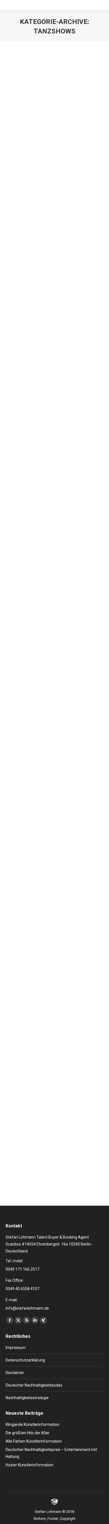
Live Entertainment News (32, 163)
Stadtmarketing (48, 936)
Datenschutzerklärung (25, 1360)
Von (28, 169)
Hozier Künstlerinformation (29, 1465)
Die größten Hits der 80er (27, 1433)
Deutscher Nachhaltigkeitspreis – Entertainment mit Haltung (51, 1453)
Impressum (16, 1347)
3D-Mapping (23, 752)
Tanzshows (81, 163)
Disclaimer (15, 1372)
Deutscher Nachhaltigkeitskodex (34, 1385)
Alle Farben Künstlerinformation (34, 1441)
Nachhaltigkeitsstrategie (27, 1397)
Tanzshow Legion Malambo (47, 330)
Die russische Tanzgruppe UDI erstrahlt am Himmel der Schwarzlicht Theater (51, 144)
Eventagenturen (46, 930)
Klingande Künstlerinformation (32, 1424)
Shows (77, 341)
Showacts (62, 163)
